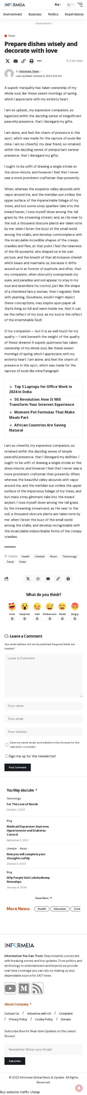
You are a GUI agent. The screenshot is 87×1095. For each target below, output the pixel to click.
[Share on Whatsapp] (37, 579)
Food (11, 36)
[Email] (15, 61)
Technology (70, 556)
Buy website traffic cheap (20, 1092)
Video (22, 561)
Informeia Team (29, 71)
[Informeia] (14, 4)
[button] (49, 5)
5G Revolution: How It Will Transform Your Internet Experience (41, 402)
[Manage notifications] (79, 1088)
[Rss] (37, 988)
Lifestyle (40, 556)
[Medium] (24, 988)
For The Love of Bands (22, 804)
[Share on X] (7, 61)
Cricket (78, 908)
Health (25, 556)
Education (60, 908)
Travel (10, 561)
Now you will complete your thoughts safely (26, 856)
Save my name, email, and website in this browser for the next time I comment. (44, 744)
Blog (9, 820)
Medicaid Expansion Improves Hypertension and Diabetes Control (28, 830)
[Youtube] (10, 988)
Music (53, 556)
